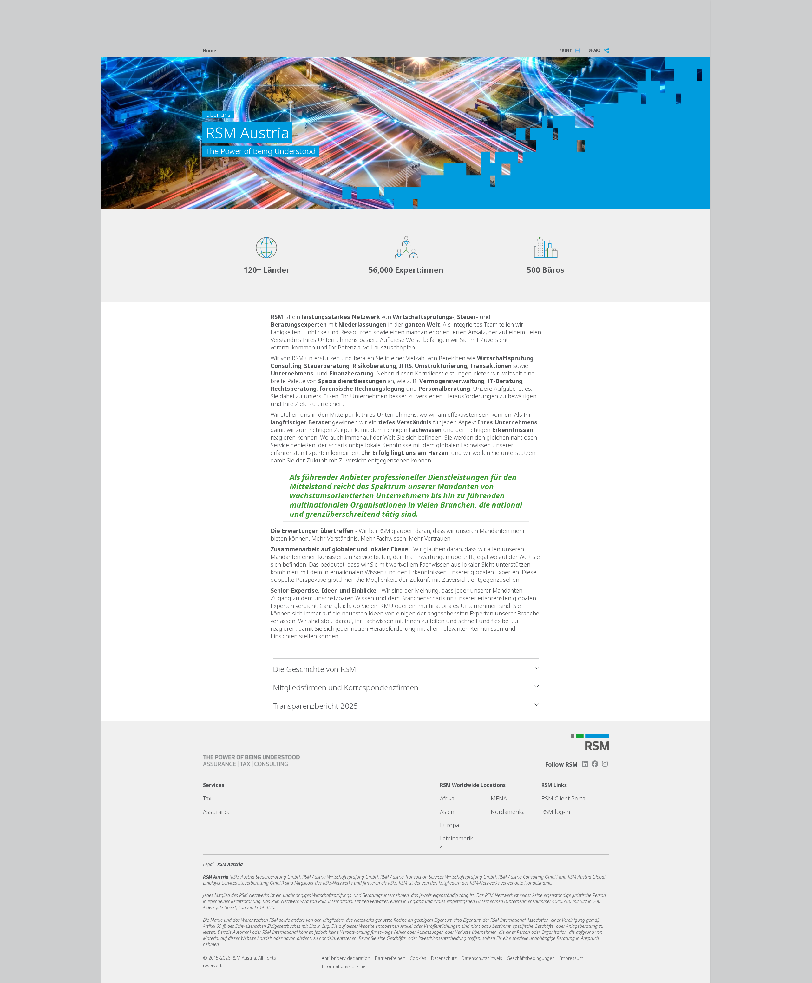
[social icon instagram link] (605, 763)
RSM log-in (555, 811)
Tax (207, 798)
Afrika (447, 798)
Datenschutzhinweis (482, 958)
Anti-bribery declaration (346, 958)
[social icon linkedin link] (585, 763)
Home (209, 51)
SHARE (594, 50)
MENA (499, 798)
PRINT (565, 50)
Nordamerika (508, 811)
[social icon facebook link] (595, 763)
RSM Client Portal (564, 798)
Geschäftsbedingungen (531, 958)
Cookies (418, 958)
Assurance (217, 811)
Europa (449, 825)
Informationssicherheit (345, 966)
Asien (447, 811)
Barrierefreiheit (390, 958)
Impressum (571, 958)
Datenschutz (444, 958)
